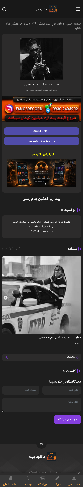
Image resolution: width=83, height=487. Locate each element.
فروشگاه (32, 472)
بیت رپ (30, 90)
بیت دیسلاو (41, 90)
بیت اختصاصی (48, 472)
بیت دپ (53, 90)
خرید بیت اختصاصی (39, 141)
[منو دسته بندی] (78, 9)
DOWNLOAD (40, 131)
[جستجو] (4, 9)
